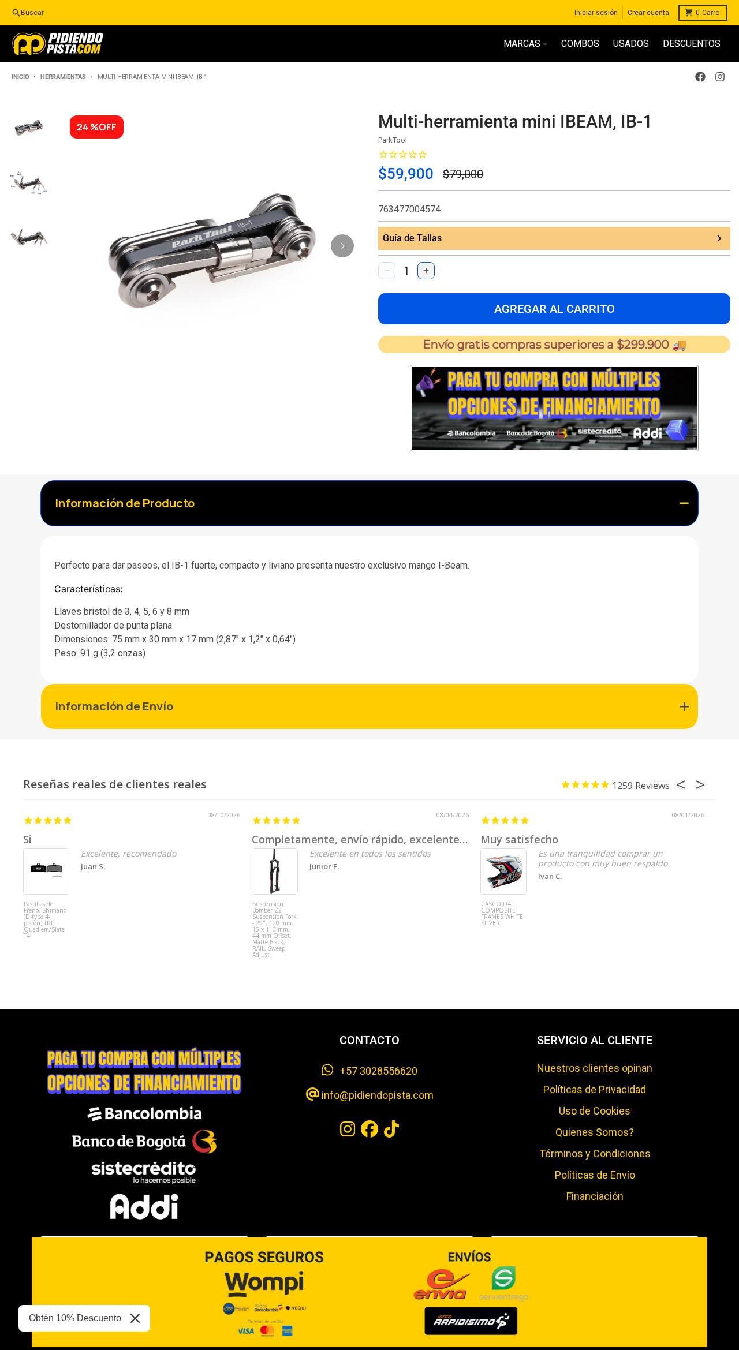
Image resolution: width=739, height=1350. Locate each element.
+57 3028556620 (375, 1071)
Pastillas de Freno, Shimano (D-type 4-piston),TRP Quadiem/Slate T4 (45, 920)
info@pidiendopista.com (376, 1095)
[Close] (135, 1318)
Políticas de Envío (595, 1175)
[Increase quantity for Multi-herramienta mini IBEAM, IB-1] (426, 270)
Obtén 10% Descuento (75, 1318)
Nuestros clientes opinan (594, 1068)
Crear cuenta (648, 13)
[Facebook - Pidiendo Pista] (700, 76)
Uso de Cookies (594, 1111)
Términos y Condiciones (595, 1153)
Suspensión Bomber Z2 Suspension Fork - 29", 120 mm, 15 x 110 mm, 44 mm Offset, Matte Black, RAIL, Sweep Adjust (274, 922)
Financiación (595, 1196)
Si (27, 839)
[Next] (342, 245)
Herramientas (62, 77)
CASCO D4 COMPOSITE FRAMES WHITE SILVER (502, 914)
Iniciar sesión (596, 13)
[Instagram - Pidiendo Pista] (719, 76)
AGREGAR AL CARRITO (554, 309)
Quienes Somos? (594, 1132)
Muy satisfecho (519, 839)
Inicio (20, 77)
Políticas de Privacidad (594, 1089)
